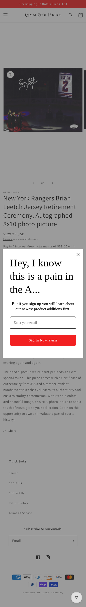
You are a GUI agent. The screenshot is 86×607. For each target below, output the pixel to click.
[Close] (78, 254)
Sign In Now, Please (43, 340)
